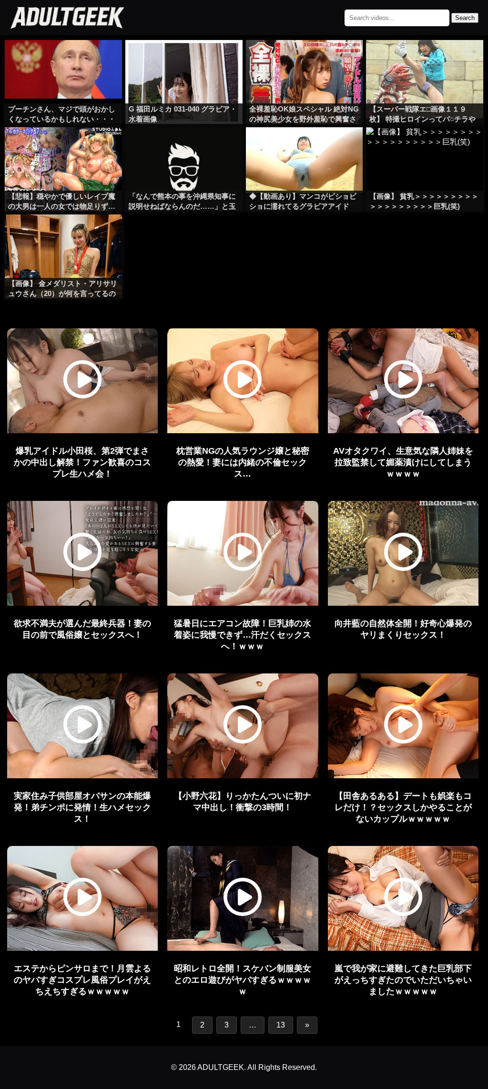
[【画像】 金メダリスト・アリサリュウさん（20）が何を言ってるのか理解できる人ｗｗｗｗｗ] (63, 233)
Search (465, 17)
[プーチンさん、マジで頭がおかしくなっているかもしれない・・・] (63, 59)
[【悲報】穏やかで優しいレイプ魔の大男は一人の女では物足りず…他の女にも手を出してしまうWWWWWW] (63, 146)
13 (280, 1025)
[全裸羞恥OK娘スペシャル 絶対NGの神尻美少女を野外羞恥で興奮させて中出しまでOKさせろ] (304, 59)
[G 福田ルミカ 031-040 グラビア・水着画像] (184, 59)
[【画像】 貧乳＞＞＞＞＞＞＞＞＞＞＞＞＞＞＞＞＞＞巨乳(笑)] (424, 146)
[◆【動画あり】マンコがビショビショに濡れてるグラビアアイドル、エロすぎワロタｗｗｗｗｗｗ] (304, 146)
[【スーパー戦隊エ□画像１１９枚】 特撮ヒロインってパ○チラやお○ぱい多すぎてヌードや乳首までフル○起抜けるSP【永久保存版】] (424, 59)
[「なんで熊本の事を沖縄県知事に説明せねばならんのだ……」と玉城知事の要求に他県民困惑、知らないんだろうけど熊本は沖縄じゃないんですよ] (184, 146)
